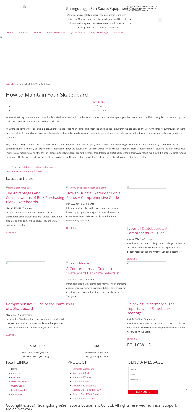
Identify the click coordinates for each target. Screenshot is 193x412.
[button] (160, 20)
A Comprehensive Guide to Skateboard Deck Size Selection (92, 270)
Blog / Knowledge (99, 32)
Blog (14, 84)
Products (37, 32)
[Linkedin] (137, 353)
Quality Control (78, 32)
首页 (8, 84)
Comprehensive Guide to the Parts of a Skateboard (35, 306)
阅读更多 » (11, 232)
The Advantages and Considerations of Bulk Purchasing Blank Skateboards (35, 197)
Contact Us (118, 32)
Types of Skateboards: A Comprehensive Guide (147, 230)
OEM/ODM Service (56, 32)
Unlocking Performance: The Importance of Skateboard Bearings (151, 308)
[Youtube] (130, 353)
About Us (23, 32)
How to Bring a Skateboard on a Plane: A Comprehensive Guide (93, 195)
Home (10, 32)
